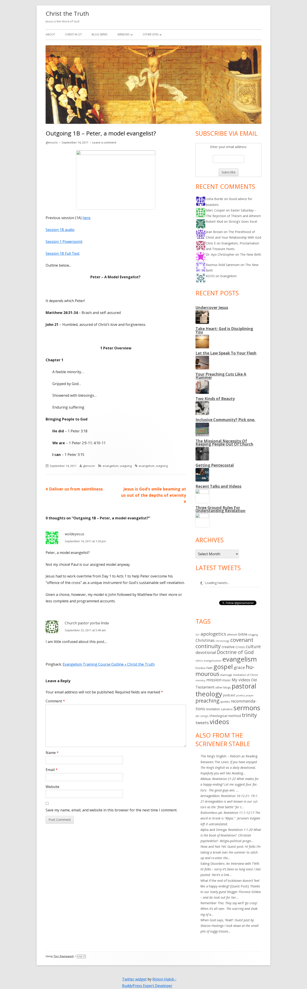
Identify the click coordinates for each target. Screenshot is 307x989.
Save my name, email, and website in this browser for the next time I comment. (111, 810)
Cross (240, 647)
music (226, 680)
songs (204, 716)
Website (52, 786)
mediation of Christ (245, 675)
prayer (250, 695)
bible (242, 634)
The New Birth (250, 254)
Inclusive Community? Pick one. (225, 419)
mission (213, 679)
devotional (206, 652)
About (50, 34)
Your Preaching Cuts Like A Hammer (221, 376)
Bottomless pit (211, 812)
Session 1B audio (60, 229)
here (86, 217)
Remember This (212, 903)
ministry (200, 680)
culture (253, 646)
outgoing (126, 466)
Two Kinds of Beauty (215, 398)
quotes (225, 701)
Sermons (123, 34)
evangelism (110, 466)
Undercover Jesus (212, 307)
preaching (207, 700)
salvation (227, 709)
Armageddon (209, 796)
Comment (55, 701)
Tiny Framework (63, 956)
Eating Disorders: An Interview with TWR (229, 863)
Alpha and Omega (213, 830)
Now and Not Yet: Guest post (221, 846)
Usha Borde (214, 199)
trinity (249, 715)
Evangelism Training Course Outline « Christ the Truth (109, 664)
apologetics (213, 634)
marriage (226, 675)
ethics (199, 660)
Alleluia (205, 779)
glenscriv (52, 142)
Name (52, 752)
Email (52, 769)
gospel (223, 666)
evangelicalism (212, 660)
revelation (213, 709)
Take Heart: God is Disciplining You (224, 330)
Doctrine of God (235, 652)
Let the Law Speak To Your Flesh (226, 353)
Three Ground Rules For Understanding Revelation (220, 509)
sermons (247, 707)
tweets (202, 722)
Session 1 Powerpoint (64, 241)
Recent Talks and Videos (218, 486)
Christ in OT (73, 34)
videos (219, 721)
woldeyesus (74, 534)
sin (197, 716)
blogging (253, 634)
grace (239, 667)
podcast (229, 695)
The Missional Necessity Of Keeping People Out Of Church (224, 442)
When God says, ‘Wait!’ (216, 920)
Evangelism (228, 276)
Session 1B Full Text (62, 253)
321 (198, 634)
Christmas (205, 640)
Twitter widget (134, 979)
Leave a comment (104, 142)
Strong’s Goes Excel (243, 221)
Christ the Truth (67, 13)
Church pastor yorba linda (87, 623)
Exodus (200, 668)
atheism (232, 634)
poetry (240, 695)
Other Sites (150, 34)
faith (209, 668)
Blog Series (99, 34)
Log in (81, 956)
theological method (225, 715)
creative (228, 646)
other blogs (223, 687)
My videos (241, 679)
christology (222, 641)
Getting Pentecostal (215, 465)
